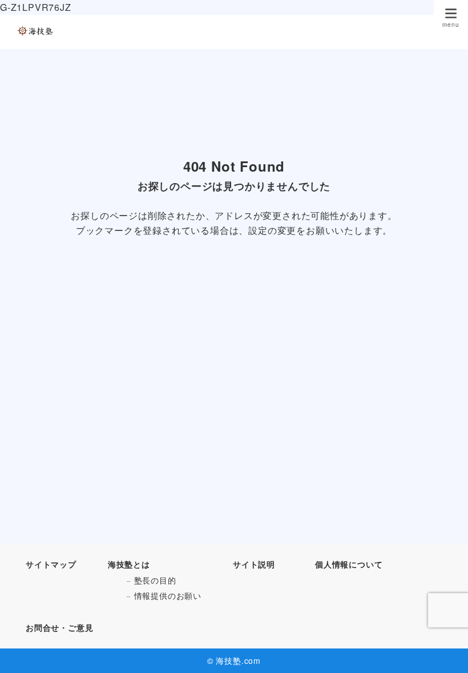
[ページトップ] (445, 650)
